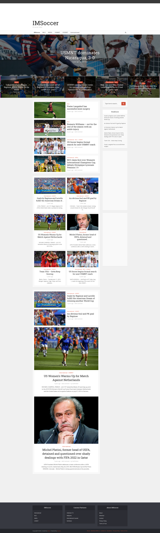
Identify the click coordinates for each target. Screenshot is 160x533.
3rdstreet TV (70, 513)
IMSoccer (45, 22)
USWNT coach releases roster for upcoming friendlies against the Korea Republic (80, 87)
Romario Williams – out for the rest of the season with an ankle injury (82, 127)
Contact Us (103, 531)
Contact (101, 518)
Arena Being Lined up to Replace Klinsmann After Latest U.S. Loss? (48, 87)
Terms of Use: (124, 531)
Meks (49, 531)
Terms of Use (103, 523)
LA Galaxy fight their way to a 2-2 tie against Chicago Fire (143, 87)
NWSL (50, 32)
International (74, 32)
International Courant (72, 518)
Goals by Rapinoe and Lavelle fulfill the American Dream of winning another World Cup (81, 298)
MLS (44, 32)
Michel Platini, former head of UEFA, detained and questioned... (83, 237)
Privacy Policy (103, 521)
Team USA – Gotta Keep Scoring (49, 272)
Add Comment (78, 111)
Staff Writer (85, 62)
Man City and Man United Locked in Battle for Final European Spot (111, 87)
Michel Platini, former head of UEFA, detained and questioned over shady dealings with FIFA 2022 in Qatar (66, 453)
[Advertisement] (97, 24)
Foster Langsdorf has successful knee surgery (78, 107)
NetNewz (69, 521)
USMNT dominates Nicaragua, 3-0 (80, 55)
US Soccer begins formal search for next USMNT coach (81, 143)
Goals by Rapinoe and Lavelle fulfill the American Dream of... (50, 199)
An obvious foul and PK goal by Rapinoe (82, 199)
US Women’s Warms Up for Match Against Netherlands (50, 235)
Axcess (59, 531)
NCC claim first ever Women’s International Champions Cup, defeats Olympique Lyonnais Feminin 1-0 (81, 164)
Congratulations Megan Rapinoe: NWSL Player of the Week (16, 87)
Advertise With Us (95, 531)
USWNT (65, 32)
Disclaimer (109, 531)
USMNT (57, 32)
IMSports (69, 515)
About (100, 513)
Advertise (101, 515)
